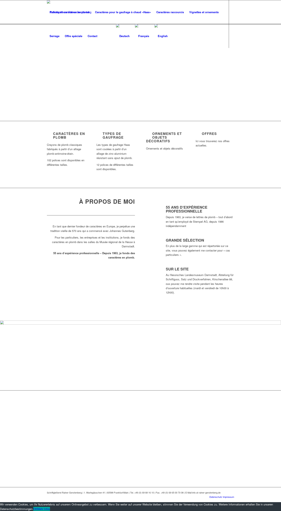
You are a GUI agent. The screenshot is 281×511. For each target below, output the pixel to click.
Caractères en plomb (69, 135)
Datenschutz (215, 496)
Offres (209, 133)
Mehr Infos (43, 509)
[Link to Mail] (60, 60)
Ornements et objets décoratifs (164, 137)
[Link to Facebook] (48, 60)
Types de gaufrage (113, 135)
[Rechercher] (109, 36)
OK (35, 509)
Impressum (228, 496)
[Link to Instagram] (54, 60)
